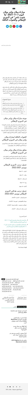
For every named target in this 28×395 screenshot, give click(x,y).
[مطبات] (20, 2)
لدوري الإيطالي (17, 282)
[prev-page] (25, 347)
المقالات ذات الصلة (22, 307)
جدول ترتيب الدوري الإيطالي (6, 280)
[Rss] (7, 387)
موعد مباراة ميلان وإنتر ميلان (6, 291)
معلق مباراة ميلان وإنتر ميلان (6, 289)
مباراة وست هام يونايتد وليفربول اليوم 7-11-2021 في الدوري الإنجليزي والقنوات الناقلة (8, 300)
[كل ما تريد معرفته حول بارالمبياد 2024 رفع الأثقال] (23, 312)
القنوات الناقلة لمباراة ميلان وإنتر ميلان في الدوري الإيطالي (13, 105)
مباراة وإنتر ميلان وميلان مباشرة (18, 287)
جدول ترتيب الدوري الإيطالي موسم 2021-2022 (12, 110)
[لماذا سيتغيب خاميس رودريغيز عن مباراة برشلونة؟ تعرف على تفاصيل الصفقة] (23, 334)
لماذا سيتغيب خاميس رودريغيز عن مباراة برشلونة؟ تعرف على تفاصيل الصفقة (18, 335)
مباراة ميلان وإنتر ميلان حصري (18, 286)
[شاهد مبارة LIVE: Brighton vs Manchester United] (23, 341)
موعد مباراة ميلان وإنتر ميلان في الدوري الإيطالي (12, 103)
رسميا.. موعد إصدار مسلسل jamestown (22, 298)
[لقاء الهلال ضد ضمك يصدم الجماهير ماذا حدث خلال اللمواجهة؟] (23, 327)
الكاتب (14, 307)
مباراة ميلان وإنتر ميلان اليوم (6, 286)
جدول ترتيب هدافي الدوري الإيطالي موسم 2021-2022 (13, 112)
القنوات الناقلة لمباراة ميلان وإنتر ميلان (12, 279)
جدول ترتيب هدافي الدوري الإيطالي (18, 280)
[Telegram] (7, 26)
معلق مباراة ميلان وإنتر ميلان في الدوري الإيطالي (12, 108)
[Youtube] (10, 387)
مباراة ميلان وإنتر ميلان (14, 284)
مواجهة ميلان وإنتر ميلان (17, 289)
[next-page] (23, 347)
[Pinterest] (14, 26)
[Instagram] (13, 387)
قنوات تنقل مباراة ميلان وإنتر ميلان (7, 282)
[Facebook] (20, 26)
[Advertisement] (14, 62)
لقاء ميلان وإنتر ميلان (5, 284)
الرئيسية (25, 5)
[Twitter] (17, 26)
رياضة (21, 5)
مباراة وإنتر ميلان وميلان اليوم (7, 287)
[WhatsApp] (10, 26)
